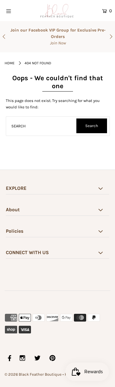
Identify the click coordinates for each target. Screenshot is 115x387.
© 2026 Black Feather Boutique (33, 374)
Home (10, 63)
